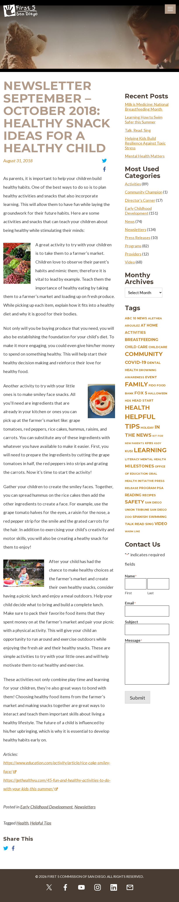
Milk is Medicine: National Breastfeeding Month (147, 106)
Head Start (142, 400)
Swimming (158, 517)
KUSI (129, 451)
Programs (133, 246)
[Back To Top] (172, 895)
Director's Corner (140, 200)
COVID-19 (135, 362)
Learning (150, 450)
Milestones (139, 466)
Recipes (149, 495)
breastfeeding (141, 339)
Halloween (157, 393)
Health (22, 822)
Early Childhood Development (46, 806)
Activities (133, 184)
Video (130, 262)
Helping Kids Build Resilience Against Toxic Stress (145, 143)
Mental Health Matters (145, 156)
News (130, 221)
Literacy (132, 459)
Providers (133, 254)
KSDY (157, 443)
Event (151, 377)
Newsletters (85, 806)
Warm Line (132, 531)
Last (150, 593)
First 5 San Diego (20, 10)
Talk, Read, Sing (138, 130)
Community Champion (143, 192)
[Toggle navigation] (170, 9)
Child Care (136, 347)
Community (144, 354)
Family (136, 384)
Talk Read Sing (139, 524)
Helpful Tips (40, 822)
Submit (137, 698)
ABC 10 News (136, 318)
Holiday (147, 427)
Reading (133, 495)
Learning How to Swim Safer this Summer (143, 119)
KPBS (149, 443)
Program (147, 488)
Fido (152, 385)
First (128, 593)
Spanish (140, 517)
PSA (160, 488)
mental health (153, 459)
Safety (134, 502)
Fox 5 (140, 392)
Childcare (157, 347)
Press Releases (137, 237)
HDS (128, 400)
